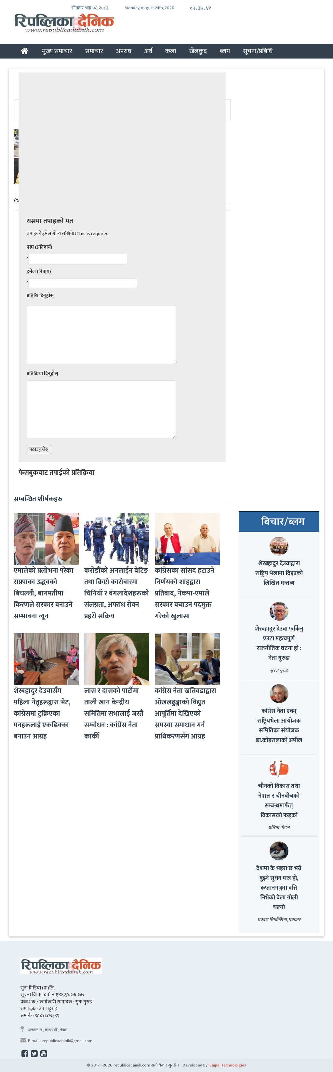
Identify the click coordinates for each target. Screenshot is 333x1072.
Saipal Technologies (227, 1065)
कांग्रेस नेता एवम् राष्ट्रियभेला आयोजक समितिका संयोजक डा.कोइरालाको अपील (279, 725)
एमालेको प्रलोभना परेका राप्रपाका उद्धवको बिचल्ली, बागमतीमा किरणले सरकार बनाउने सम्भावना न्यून (43, 593)
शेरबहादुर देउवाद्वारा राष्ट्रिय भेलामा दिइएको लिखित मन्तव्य (279, 573)
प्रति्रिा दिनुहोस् (40, 295)
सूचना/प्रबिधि (258, 51)
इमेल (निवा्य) (39, 271)
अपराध (123, 51)
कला (170, 51)
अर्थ (148, 51)
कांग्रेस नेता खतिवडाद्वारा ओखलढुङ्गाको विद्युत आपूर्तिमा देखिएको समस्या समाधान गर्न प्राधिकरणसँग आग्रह (185, 713)
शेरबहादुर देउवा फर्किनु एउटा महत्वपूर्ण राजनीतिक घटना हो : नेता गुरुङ (279, 643)
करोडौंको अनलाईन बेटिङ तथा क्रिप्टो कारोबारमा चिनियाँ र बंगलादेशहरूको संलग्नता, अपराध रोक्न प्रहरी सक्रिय (116, 593)
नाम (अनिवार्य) (39, 247)
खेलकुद (198, 51)
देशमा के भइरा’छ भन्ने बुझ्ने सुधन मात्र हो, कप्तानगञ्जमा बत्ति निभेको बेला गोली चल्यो (278, 888)
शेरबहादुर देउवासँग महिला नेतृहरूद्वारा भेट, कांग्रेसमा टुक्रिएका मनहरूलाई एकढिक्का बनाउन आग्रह (42, 713)
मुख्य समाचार (57, 51)
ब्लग (225, 51)
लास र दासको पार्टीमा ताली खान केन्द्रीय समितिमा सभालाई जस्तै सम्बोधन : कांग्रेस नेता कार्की (113, 713)
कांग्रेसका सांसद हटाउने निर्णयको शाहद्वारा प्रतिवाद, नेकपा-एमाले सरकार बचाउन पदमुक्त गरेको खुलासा (184, 593)
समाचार (94, 51)
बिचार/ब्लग (283, 522)
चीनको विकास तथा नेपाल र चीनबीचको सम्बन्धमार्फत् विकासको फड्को (279, 800)
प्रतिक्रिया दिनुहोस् (42, 373)
